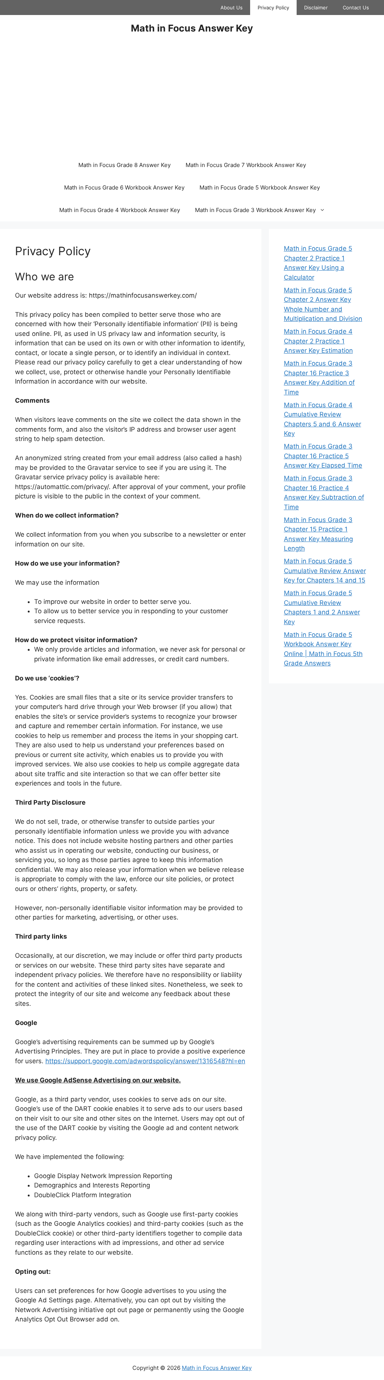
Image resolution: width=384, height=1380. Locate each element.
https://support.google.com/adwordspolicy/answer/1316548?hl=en (145, 1061)
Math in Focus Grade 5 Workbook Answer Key (260, 187)
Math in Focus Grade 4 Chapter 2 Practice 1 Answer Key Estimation (318, 341)
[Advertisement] (192, 97)
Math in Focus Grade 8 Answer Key (124, 165)
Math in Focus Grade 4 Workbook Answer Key (119, 210)
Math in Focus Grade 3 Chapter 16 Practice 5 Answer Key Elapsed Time (323, 455)
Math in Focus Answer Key (192, 28)
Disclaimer (316, 8)
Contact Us (356, 8)
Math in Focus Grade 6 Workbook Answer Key (124, 187)
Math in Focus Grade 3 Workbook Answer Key (255, 210)
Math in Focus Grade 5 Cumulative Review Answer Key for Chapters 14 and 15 (325, 570)
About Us (231, 8)
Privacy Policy (273, 8)
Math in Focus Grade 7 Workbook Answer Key (246, 165)
